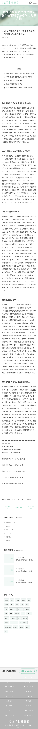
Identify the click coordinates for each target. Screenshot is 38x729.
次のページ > (31, 507)
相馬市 (27, 627)
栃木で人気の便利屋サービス (12, 483)
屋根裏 (25, 618)
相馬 (22, 604)
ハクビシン (10, 500)
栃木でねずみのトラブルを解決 (13, 459)
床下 (19, 618)
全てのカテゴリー (11, 522)
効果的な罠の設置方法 (14, 80)
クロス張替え (23, 622)
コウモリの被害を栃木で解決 (12, 477)
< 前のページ (7, 507)
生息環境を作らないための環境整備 (19, 87)
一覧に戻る (19, 507)
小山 (12, 604)
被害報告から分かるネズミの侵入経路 (20, 73)
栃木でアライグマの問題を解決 (13, 471)
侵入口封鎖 (8, 627)
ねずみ (4, 500)
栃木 (11, 613)
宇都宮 (17, 600)
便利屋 (29, 500)
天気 (6, 613)
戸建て (7, 622)
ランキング (13, 609)
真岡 (17, 604)
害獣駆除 (17, 613)
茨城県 (15, 627)
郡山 (6, 631)
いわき (7, 600)
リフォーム (14, 622)
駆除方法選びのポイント (15, 84)
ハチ (23, 613)
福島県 (21, 627)
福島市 (24, 600)
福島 (29, 600)
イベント (26, 609)
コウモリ (23, 500)
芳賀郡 (7, 604)
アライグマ (17, 500)
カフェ (20, 609)
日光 (27, 604)
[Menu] (35, 2)
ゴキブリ (29, 613)
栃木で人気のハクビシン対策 (12, 465)
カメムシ (13, 618)
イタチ (7, 618)
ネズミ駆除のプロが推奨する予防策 (19, 77)
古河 (6, 609)
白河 (12, 600)
